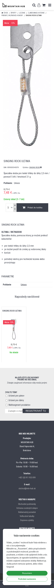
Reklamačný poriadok (27, 512)
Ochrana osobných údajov (27, 508)
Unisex (24, 284)
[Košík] (44, 5)
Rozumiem (27, 573)
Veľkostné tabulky (27, 516)
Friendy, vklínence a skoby (12, 15)
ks (12, 207)
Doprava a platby (27, 520)
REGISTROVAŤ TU (36, 411)
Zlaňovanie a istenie (36, 13)
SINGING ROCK (34, 167)
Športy (13, 13)
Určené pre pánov (16, 395)
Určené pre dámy (16, 400)
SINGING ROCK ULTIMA (12, 311)
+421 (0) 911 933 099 (27, 477)
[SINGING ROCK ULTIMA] (27, 85)
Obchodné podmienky (27, 504)
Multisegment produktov (19, 405)
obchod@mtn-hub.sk (27, 488)
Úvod (6, 13)
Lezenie (22, 13)
